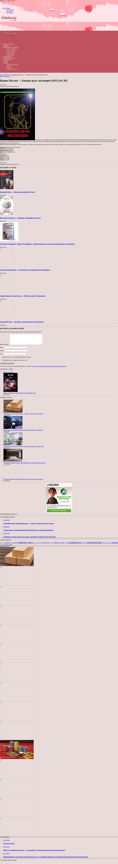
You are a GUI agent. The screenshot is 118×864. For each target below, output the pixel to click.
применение (105, 542)
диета (30, 542)
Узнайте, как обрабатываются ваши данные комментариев (49, 366)
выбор (16, 543)
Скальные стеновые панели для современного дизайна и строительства (24, 462)
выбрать (22, 542)
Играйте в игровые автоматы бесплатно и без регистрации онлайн (23, 479)
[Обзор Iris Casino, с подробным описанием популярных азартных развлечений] (17, 758)
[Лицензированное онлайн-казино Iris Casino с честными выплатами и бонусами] (17, 816)
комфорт (56, 543)
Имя (2, 347)
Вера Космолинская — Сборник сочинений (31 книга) (20, 218)
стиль (10, 544)
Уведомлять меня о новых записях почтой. (14, 360)
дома (34, 542)
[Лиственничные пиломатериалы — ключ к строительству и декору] (12, 412)
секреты (2, 544)
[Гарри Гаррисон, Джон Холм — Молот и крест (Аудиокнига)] (6, 292)
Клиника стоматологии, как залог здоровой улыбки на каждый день (23, 446)
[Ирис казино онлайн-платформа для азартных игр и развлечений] (17, 778)
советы (6, 544)
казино (48, 542)
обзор (66, 542)
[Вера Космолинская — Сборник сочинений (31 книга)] (6, 214)
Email (2, 350)
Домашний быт (9, 58)
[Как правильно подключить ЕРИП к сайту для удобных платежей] (17, 700)
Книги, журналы (12, 69)
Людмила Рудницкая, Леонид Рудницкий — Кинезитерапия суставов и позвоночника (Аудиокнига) (37, 244)
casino (1, 542)
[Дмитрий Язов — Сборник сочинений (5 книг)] (6, 188)
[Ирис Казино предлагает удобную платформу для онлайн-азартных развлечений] (17, 739)
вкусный (12, 542)
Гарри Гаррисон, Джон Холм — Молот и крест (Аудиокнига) (23, 296)
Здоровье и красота (10, 47)
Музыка (9, 67)
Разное (9, 66)
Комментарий (4, 344)
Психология (10, 55)
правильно (83, 542)
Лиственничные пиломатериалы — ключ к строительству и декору (23, 413)
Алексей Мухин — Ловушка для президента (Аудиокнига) (22, 322)
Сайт (1, 354)
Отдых (5, 62)
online (4, 542)
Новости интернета (12, 64)
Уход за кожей (11, 53)
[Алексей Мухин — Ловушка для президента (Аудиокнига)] (6, 318)
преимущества (94, 542)
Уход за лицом (11, 50)
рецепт (115, 542)
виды (8, 543)
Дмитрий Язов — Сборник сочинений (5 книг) (17, 192)
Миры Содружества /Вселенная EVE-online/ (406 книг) (19, 393)
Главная (2, 75)
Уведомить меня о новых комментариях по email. (16, 357)
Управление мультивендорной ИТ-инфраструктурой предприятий (23, 430)
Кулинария (7, 56)
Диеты (5, 45)
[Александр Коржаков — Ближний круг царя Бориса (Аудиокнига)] (6, 266)
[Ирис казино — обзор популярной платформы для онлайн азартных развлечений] (17, 797)
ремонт (110, 542)
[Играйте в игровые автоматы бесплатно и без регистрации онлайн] (12, 477)
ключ (51, 542)
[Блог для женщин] (10, 24)
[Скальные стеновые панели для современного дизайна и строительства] (12, 461)
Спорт (5, 61)
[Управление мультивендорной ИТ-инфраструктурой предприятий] (12, 428)
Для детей (7, 59)
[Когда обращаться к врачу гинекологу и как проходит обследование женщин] (17, 681)
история (43, 542)
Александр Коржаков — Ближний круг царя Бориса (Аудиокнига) (25, 270)
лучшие (62, 543)
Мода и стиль (8, 44)
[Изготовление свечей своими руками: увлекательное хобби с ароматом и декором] (17, 662)
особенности (74, 542)
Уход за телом (11, 52)
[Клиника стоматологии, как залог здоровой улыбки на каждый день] (12, 445)
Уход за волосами (12, 49)
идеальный (38, 542)
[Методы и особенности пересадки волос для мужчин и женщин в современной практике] (17, 720)
